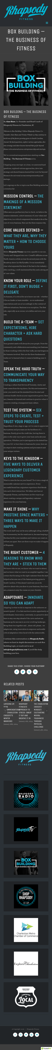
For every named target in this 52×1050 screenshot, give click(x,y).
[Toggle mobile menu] (47, 23)
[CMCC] (26, 919)
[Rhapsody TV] (26, 829)
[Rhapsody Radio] (26, 796)
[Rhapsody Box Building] (26, 863)
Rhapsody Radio (37, 639)
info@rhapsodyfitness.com (15, 649)
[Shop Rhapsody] (26, 886)
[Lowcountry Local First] (26, 987)
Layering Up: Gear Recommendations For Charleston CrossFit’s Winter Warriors (12, 713)
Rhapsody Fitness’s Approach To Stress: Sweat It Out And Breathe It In (25, 711)
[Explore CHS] (26, 953)
